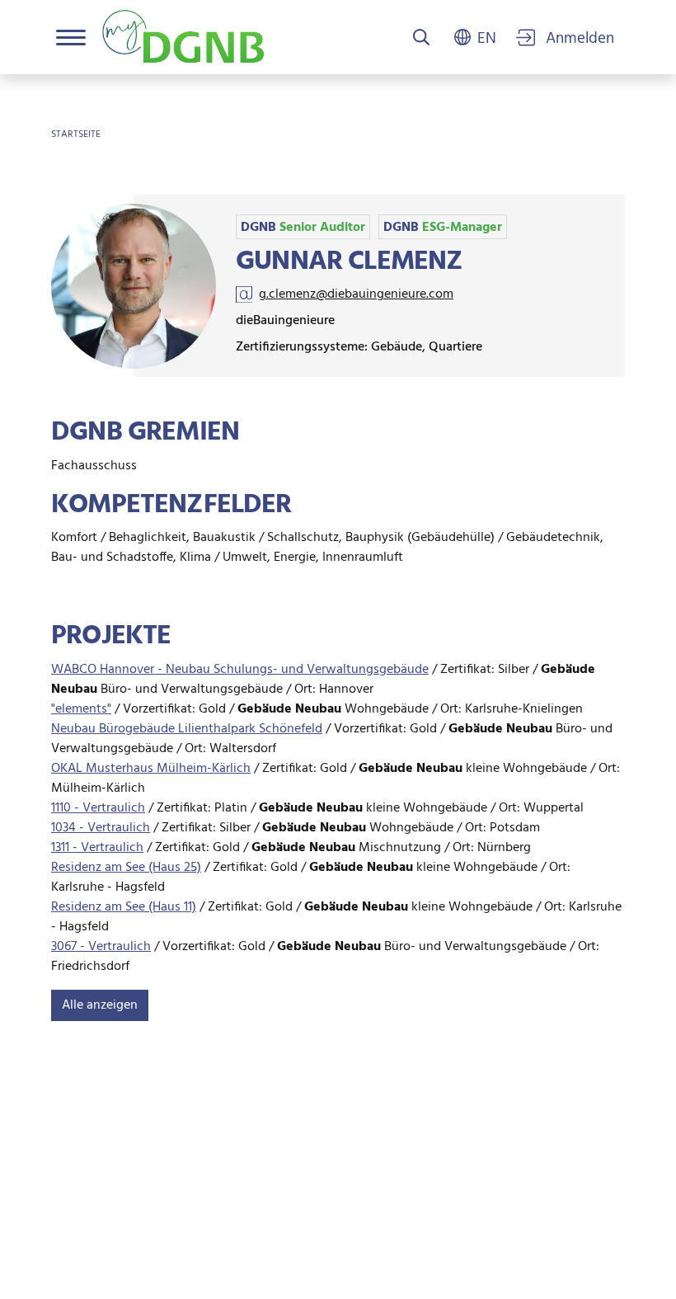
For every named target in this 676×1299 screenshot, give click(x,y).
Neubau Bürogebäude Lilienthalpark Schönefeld (186, 729)
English (486, 37)
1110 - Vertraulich (98, 808)
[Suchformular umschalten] (421, 38)
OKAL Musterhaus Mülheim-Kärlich (151, 768)
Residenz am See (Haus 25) (126, 867)
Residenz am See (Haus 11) (123, 907)
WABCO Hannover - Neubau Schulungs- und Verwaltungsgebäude (240, 669)
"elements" (81, 709)
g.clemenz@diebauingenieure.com (356, 294)
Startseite (76, 134)
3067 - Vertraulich (101, 947)
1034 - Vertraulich (100, 828)
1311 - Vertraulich (97, 848)
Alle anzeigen (100, 1005)
